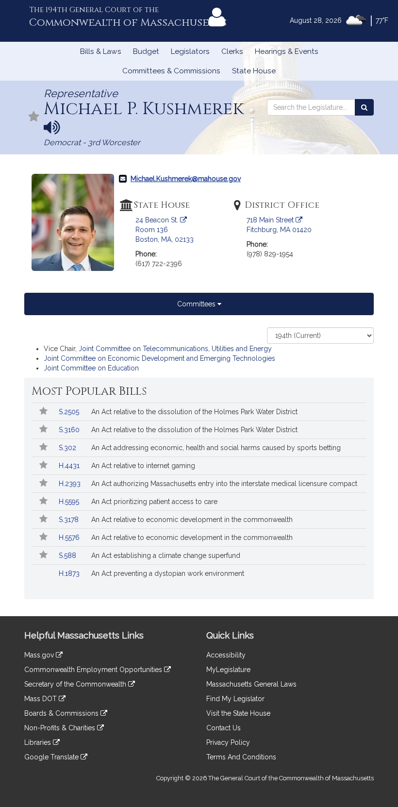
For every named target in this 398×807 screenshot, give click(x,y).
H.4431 (70, 466)
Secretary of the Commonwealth (76, 684)
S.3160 (70, 430)
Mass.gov (40, 655)
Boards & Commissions (62, 713)
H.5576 (70, 537)
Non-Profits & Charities (60, 728)
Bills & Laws (100, 51)
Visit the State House (238, 713)
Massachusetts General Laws (251, 684)
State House (254, 71)
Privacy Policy (228, 742)
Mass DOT (41, 699)
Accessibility (226, 655)
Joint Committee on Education (91, 368)
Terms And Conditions (241, 757)
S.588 (68, 555)
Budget (146, 51)
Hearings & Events (286, 51)
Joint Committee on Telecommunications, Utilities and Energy (175, 349)
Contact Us (223, 728)
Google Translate (52, 757)
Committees (197, 304)
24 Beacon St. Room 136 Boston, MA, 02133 (164, 229)
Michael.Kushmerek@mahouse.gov (186, 179)
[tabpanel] (199, 350)
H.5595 (70, 501)
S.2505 (70, 412)
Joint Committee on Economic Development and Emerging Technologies (159, 358)
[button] (34, 117)
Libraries (38, 742)
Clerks (232, 51)
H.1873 (70, 573)
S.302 (68, 448)
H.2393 (71, 484)
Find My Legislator (235, 699)
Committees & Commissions (171, 71)
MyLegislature (228, 669)
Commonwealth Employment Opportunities (94, 669)
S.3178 (70, 519)
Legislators (190, 51)
